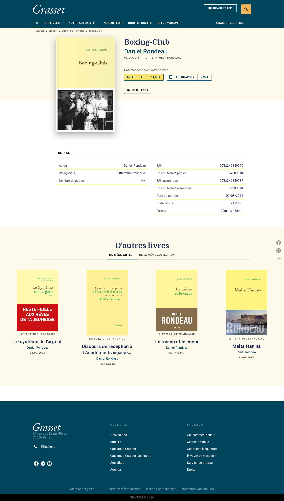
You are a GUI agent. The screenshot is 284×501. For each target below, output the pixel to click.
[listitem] (36, 463)
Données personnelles (160, 489)
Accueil (40, 31)
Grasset (53, 31)
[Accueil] (49, 9)
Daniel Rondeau (146, 51)
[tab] (37, 23)
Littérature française (72, 31)
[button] (220, 8)
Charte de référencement (124, 489)
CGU (101, 489)
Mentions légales (82, 489)
